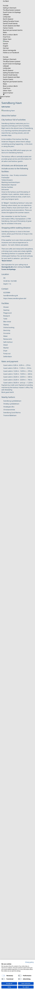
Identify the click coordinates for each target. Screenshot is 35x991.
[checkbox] (3, 976)
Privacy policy (29, 962)
